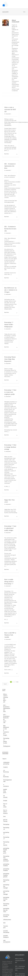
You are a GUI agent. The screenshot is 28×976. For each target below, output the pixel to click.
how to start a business (5, 811)
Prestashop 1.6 (5, 828)
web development (5, 941)
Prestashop (5, 824)
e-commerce (5, 785)
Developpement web (5, 780)
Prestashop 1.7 (5, 837)
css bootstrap (5, 775)
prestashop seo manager (5, 886)
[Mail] (10, 94)
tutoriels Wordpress (5, 936)
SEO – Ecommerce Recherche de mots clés (10, 229)
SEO (4, 923)
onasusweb (8, 113)
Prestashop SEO (5, 880)
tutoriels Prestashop (5, 931)
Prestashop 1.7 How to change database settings (10, 447)
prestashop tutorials (5, 915)
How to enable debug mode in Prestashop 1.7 (9, 582)
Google (5, 800)
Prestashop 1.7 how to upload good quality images (10, 528)
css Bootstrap (5, 771)
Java (4, 816)
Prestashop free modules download (5, 858)
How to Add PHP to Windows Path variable (10, 635)
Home (24, 11)
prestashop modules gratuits (5, 875)
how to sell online (5, 805)
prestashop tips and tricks (5, 910)
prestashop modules (5, 864)
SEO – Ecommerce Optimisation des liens (10, 166)
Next (17, 681)
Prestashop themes (5, 904)
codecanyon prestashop (5, 763)
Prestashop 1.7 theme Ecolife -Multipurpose (9, 324)
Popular (3, 753)
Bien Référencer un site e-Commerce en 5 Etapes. (10, 290)
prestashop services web (5, 899)
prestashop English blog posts (5, 850)
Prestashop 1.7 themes (5, 843)
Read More (6, 153)
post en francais (5, 820)
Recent (7, 753)
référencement (5, 919)
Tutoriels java (5, 926)
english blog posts (5, 791)
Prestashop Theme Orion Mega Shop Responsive (10, 359)
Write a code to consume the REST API (10, 109)
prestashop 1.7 (5, 833)
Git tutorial (5, 796)
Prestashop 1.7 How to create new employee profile (10, 392)
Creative (5, 767)
